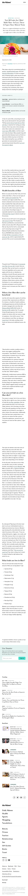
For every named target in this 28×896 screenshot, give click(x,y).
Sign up (22, 658)
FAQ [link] (15, 866)
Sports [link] (5, 817)
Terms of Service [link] (9, 893)
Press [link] (19, 866)
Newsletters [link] (7, 823)
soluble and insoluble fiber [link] (12, 197)
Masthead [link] (10, 866)
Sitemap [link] (4, 882)
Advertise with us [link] (6, 874)
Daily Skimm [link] (7, 810)
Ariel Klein (10, 63)
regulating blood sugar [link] (12, 71)
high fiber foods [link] (10, 214)
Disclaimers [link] (16, 871)
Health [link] (5, 814)
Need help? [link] (5, 880)
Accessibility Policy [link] (7, 871)
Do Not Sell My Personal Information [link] (11, 876)
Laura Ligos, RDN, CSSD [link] (8, 131)
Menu (24, 2)
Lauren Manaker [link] (18, 466)
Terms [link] (9, 868)
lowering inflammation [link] (8, 73)
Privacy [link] (14, 868)
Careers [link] (4, 868)
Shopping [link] (6, 820)
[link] (6, 2)
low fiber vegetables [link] (14, 402)
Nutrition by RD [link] (6, 310)
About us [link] (4, 866)
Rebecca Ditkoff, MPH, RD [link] (9, 308)
